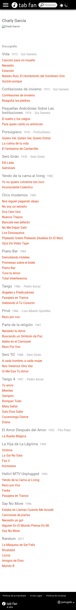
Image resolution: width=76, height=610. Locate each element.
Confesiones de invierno (22, 89)
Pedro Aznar (32, 286)
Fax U (6, 461)
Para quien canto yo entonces (22, 124)
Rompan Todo (11, 401)
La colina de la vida (15, 143)
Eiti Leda (8, 163)
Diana (6, 422)
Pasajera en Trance (15, 298)
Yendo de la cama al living (23, 176)
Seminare (8, 168)
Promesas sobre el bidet (18, 262)
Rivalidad (8, 550)
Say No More (12, 504)
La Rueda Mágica (14, 436)
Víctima (7, 450)
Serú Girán (10, 156)
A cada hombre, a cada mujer (22, 361)
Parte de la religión (17, 325)
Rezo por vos (11, 317)
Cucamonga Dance (15, 417)
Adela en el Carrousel (16, 341)
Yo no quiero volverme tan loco (23, 182)
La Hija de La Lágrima (20, 444)
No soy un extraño (14, 206)
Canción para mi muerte (18, 60)
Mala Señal (10, 406)
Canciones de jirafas (16, 515)
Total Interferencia (14, 278)
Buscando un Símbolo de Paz (22, 336)
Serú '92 (8, 355)
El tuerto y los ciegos (16, 119)
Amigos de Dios (13, 560)
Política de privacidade (14, 596)
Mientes (7, 390)
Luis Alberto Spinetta (36, 311)
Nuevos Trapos (12, 217)
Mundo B (8, 566)
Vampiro (8, 396)
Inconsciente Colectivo (17, 187)
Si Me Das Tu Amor (15, 371)
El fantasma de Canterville (20, 149)
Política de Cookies (56, 596)
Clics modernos (15, 195)
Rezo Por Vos (11, 347)
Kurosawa (9, 466)
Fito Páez (64, 430)
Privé (6, 311)
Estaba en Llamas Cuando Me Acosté (27, 510)
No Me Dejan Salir (14, 227)
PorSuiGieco (41, 132)
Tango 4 (8, 379)
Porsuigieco (12, 132)
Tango (7, 286)
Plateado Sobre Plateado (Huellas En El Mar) (32, 238)
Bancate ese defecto (16, 222)
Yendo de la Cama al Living (20, 480)
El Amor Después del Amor (24, 430)
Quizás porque (12, 81)
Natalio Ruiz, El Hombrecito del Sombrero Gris (33, 76)
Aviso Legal (36, 596)
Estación (8, 71)
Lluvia (6, 555)
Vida (5, 54)
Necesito (8, 65)
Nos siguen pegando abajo (20, 201)
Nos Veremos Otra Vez (17, 366)
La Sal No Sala (12, 455)
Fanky (6, 490)
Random (9, 539)
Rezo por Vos (11, 485)
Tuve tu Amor (11, 273)
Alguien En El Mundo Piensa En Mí (25, 525)
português (66, 602)
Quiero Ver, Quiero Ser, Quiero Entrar (26, 138)
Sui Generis (29, 54)
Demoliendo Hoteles (16, 257)
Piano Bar (10, 251)
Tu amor (7, 385)
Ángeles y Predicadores (18, 292)
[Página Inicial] (24, 5)
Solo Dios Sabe (12, 411)
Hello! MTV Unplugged (20, 474)
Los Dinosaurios (13, 233)
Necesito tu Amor (14, 331)
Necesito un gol (12, 520)
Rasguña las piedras (16, 100)
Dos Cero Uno (11, 212)
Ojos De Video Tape (15, 243)
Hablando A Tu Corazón (18, 303)
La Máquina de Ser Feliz (18, 545)
